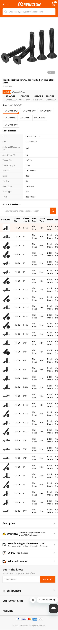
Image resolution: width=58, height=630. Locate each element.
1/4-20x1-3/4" (29, 110)
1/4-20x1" (25, 117)
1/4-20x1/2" (40, 117)
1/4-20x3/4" (46, 110)
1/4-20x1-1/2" (11, 110)
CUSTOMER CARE (13, 600)
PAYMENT (9, 610)
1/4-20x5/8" (10, 117)
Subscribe (48, 579)
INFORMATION (12, 590)
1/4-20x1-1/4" (11, 124)
